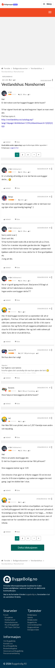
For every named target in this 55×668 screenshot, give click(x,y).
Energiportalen (33, 630)
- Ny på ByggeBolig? (11, 625)
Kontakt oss (8, 643)
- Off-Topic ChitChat (11, 627)
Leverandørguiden (35, 625)
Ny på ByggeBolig (10, 646)
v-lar (10, 92)
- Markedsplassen (10, 622)
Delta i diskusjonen (27, 547)
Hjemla (30, 617)
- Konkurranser (9, 620)
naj (9, 309)
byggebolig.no (31, 594)
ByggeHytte (32, 622)
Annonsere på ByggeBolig (13, 651)
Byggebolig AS (19, 663)
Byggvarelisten (33, 627)
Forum (5, 615)
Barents (11, 388)
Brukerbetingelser (10, 648)
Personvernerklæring (11, 653)
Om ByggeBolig (9, 641)
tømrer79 (12, 350)
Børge (10, 197)
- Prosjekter (8, 617)
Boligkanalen (32, 620)
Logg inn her (14, 148)
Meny (49, 4)
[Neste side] (39, 155)
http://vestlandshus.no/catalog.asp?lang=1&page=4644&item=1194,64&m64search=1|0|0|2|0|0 (27, 123)
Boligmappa (32, 615)
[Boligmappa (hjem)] (10, 4)
